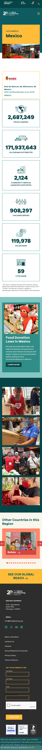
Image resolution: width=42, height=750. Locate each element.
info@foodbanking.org (14, 621)
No (33, 747)
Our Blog (23, 3)
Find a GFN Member (8, 3)
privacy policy (34, 745)
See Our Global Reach (21, 576)
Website (7, 95)
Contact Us (9, 641)
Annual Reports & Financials (16, 651)
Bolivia (12, 552)
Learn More (14, 364)
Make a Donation (12, 637)
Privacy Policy (10, 655)
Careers (8, 646)
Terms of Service (11, 660)
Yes (29, 747)
